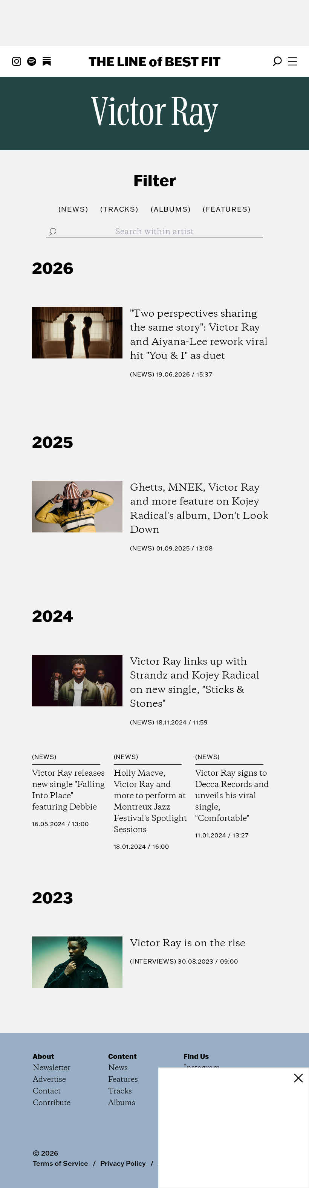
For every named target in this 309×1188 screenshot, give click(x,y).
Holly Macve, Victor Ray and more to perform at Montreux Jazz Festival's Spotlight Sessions (150, 802)
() (73, 209)
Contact (47, 1091)
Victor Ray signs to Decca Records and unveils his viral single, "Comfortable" (232, 796)
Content (122, 1056)
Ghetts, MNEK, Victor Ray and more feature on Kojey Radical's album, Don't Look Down (199, 509)
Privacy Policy (123, 1163)
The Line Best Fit (154, 61)
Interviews (153, 961)
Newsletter (51, 1068)
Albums (121, 1103)
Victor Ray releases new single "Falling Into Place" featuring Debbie (68, 790)
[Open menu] (292, 61)
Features (123, 1080)
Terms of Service (60, 1163)
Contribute (51, 1103)
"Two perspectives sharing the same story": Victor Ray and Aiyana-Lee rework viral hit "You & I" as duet (199, 335)
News (142, 374)
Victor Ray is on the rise (187, 943)
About (43, 1056)
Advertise (49, 1080)
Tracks (120, 1091)
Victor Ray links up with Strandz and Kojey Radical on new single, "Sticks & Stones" (194, 683)
